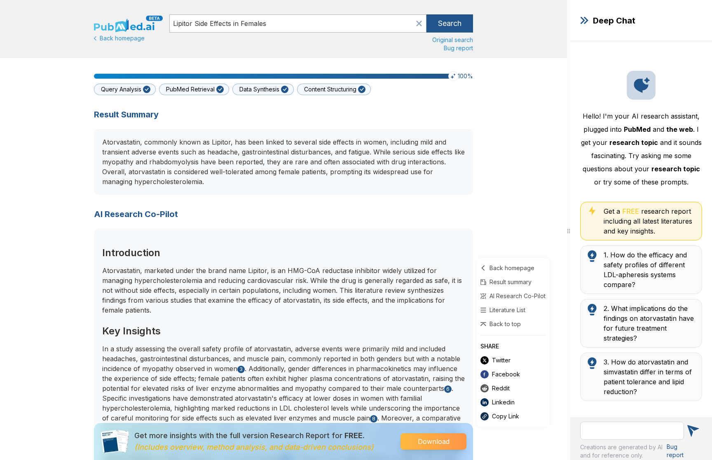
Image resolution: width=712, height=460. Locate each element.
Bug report (458, 47)
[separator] (568, 230)
